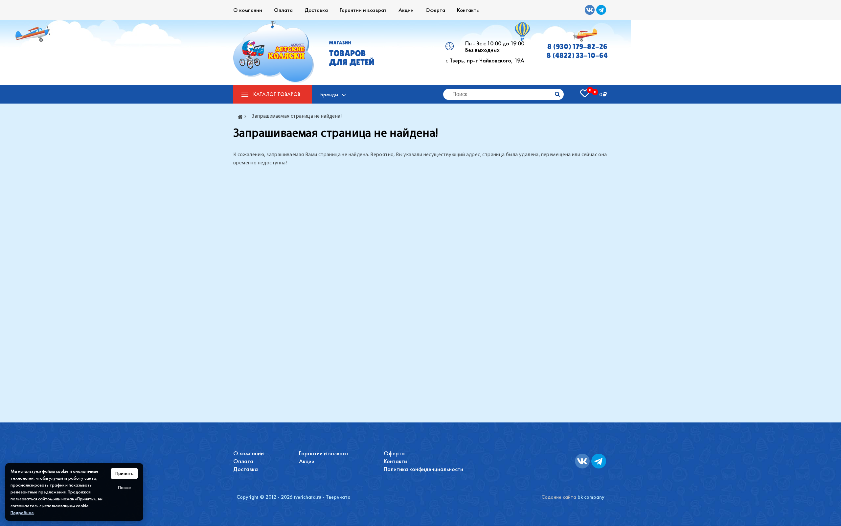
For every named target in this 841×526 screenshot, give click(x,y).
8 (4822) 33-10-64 (577, 55)
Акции (406, 9)
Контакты (468, 9)
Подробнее (22, 512)
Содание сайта (558, 496)
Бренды (329, 94)
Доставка (316, 9)
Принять (124, 473)
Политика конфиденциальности (423, 469)
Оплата (283, 9)
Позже (124, 487)
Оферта (435, 9)
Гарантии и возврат (363, 9)
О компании (247, 9)
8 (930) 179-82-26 (577, 46)
